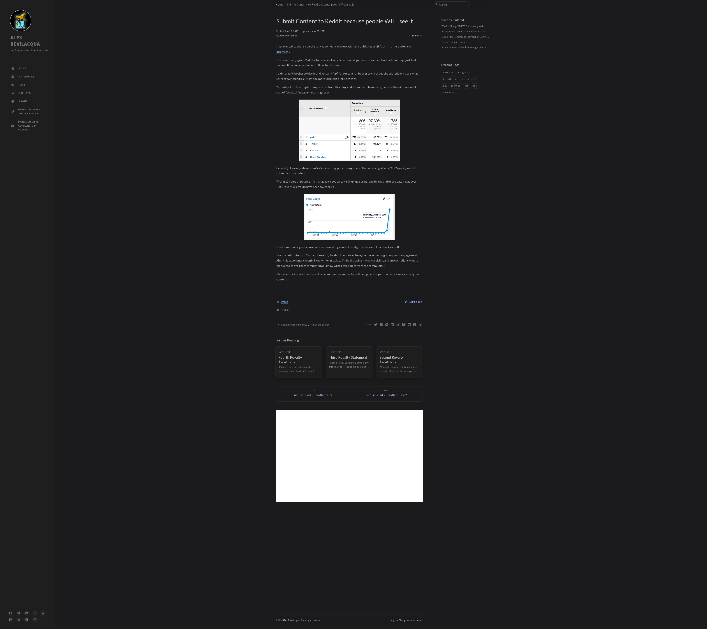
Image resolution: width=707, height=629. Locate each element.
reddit (285, 310)
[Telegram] (387, 325)
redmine (455, 85)
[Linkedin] (392, 325)
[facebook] (26, 619)
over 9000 (291, 187)
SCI (474, 79)
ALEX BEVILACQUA (25, 41)
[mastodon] (43, 613)
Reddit (309, 60)
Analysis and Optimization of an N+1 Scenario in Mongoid (473, 31)
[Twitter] (376, 325)
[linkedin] (10, 619)
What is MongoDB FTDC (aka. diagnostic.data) (466, 26)
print (394, 46)
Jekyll (419, 620)
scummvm (447, 92)
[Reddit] (409, 325)
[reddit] (35, 619)
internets (282, 52)
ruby (444, 85)
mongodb (463, 72)
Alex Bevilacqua (288, 35)
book (475, 85)
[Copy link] (420, 325)
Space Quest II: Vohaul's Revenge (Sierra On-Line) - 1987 (472, 47)
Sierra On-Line (449, 79)
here (378, 87)
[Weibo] (398, 325)
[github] (10, 613)
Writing (284, 301)
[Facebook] (381, 325)
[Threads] (415, 325)
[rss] (35, 613)
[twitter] (18, 613)
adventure (447, 72)
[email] (26, 613)
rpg (466, 85)
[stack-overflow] (18, 619)
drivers (465, 79)
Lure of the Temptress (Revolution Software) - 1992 (470, 36)
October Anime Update (454, 42)
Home (279, 4)
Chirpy (402, 620)
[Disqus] (349, 456)
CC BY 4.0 (309, 324)
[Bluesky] (404, 325)
